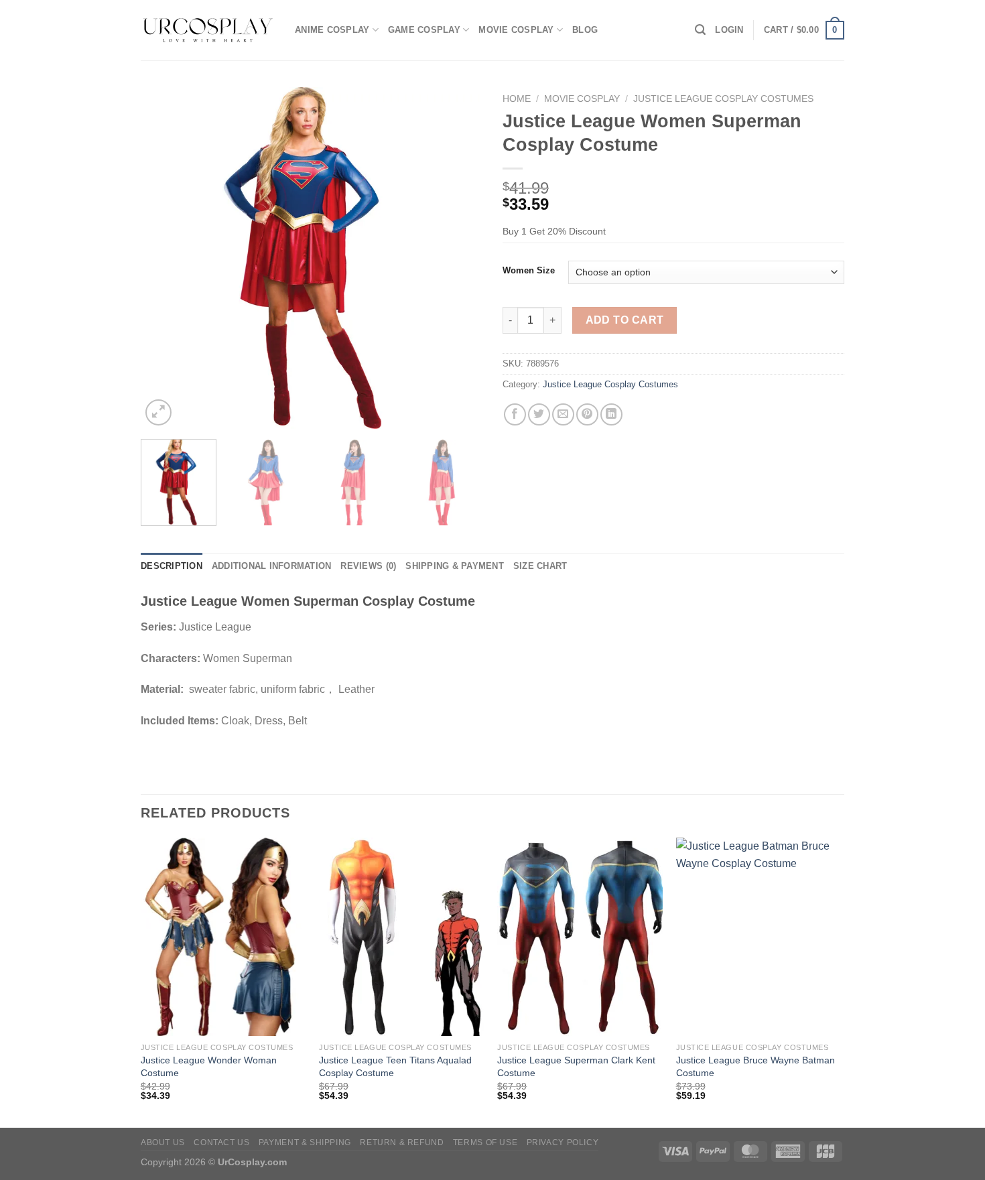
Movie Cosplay (515, 30)
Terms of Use (485, 1142)
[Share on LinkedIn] (611, 414)
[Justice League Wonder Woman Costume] (223, 937)
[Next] (459, 258)
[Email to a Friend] (563, 414)
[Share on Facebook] (515, 414)
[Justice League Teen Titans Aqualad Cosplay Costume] (401, 937)
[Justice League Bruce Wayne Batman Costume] (759, 937)
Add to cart (625, 320)
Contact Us (221, 1142)
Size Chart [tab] (540, 566)
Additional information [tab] (272, 566)
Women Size (529, 270)
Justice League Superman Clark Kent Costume (576, 1066)
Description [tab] (171, 566)
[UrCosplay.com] (208, 30)
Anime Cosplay (332, 30)
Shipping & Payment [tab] (454, 566)
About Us (163, 1142)
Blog (585, 30)
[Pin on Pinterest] (587, 414)
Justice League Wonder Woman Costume (209, 1066)
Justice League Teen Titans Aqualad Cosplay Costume (395, 1066)
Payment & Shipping (305, 1142)
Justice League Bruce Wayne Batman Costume (755, 1066)
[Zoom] (158, 412)
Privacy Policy (563, 1142)
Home (517, 99)
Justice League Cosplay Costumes (723, 99)
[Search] (700, 30)
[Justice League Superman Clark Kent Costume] (580, 937)
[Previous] (164, 258)
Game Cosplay (424, 30)
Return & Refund (402, 1142)
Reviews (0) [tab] (368, 566)
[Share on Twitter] (539, 414)
